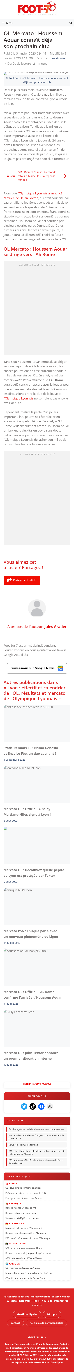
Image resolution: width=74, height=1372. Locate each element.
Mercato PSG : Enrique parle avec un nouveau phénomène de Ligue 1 (32, 933)
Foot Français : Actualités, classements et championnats (36, 1129)
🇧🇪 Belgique (13, 1203)
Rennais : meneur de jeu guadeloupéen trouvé (28, 1253)
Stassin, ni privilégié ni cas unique (22, 1218)
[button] (71, 22)
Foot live (24, 1296)
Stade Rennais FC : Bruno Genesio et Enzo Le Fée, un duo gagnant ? (31, 750)
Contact (15, 1322)
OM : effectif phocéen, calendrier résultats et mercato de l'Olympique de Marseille (36, 1152)
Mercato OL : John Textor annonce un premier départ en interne (31, 1055)
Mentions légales (27, 1314)
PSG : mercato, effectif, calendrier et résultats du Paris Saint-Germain (35, 1162)
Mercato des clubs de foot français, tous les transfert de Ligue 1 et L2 (36, 1137)
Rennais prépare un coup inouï (20, 1213)
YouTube (47, 1301)
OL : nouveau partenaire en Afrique (22, 1268)
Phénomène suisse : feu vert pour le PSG (25, 1193)
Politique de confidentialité (46, 1322)
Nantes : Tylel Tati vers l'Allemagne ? (23, 1228)
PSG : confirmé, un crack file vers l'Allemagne (27, 1238)
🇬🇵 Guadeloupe (15, 1243)
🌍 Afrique (12, 1263)
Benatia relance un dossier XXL (20, 1208)
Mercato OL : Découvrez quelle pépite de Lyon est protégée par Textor (34, 872)
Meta (14, 1301)
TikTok (36, 1301)
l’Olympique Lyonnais (18, 398)
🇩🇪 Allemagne (14, 1223)
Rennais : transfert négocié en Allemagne (26, 1233)
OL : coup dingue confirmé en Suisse (23, 1187)
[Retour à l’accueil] (37, 8)
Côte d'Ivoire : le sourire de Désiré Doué (25, 1278)
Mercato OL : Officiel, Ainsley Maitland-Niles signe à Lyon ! (27, 811)
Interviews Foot (61, 1296)
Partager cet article (24, 580)
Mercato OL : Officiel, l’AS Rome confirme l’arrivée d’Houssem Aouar (33, 995)
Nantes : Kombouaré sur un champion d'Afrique (29, 1273)
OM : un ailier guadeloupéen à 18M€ (23, 1248)
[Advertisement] (37, 309)
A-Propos (52, 1314)
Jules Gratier (56, 626)
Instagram (24, 1301)
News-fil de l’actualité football (23, 1144)
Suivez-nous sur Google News (33, 668)
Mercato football (40, 1296)
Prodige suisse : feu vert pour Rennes (23, 1198)
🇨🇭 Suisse (11, 1183)
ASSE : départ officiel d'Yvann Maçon (23, 1258)
